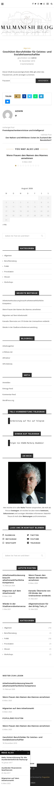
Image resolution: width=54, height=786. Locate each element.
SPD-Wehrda (7, 364)
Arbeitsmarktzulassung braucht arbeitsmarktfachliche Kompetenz (14, 579)
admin (34, 58)
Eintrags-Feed (8, 388)
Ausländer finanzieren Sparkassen (11, 769)
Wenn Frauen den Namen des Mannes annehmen (22, 309)
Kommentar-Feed (9, 394)
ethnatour (6, 358)
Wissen (7, 277)
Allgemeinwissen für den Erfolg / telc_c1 (38, 605)
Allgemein (27, 48)
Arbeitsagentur (8, 346)
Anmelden (6, 382)
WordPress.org (8, 400)
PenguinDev (46, 777)
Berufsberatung (10, 261)
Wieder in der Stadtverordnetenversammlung (20, 327)
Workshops (8, 282)
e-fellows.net (7, 352)
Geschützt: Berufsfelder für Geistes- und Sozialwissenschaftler (22, 738)
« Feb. (5, 224)
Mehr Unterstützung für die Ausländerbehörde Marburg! (15, 758)
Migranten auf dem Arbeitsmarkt (15, 315)
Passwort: (6, 80)
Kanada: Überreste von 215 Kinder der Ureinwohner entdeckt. (26, 321)
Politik (6, 266)
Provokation (9, 271)
